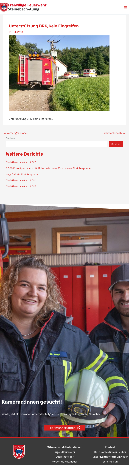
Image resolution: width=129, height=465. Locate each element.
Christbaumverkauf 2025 (21, 162)
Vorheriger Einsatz (16, 133)
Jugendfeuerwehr (64, 452)
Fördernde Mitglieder (64, 461)
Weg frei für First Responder (22, 174)
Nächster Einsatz (114, 133)
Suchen (10, 138)
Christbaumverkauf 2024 (21, 180)
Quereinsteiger (64, 456)
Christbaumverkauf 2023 (21, 186)
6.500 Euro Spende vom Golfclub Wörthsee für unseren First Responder (49, 168)
